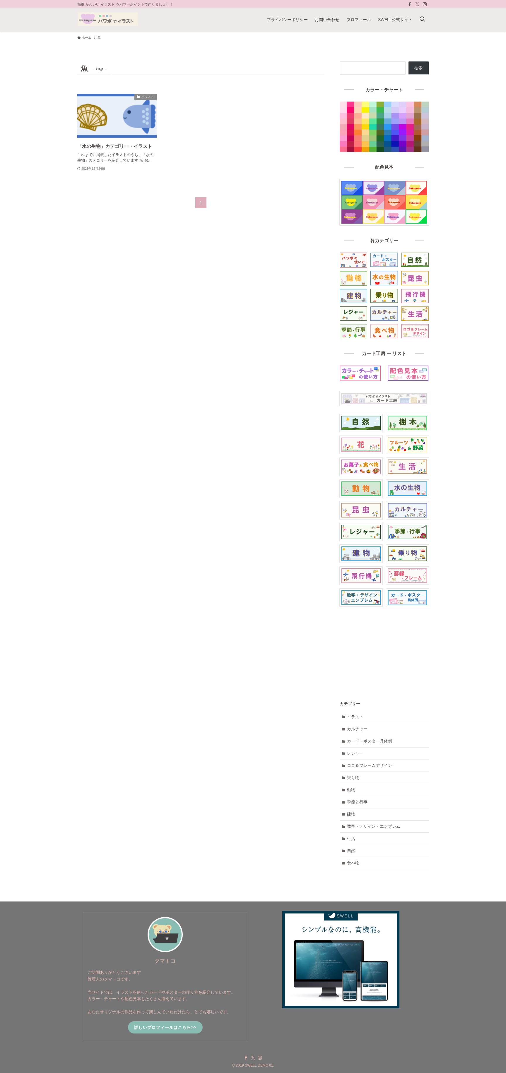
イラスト (355, 716)
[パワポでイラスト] (107, 19)
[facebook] (409, 4)
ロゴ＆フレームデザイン (369, 765)
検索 (418, 68)
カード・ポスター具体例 (369, 741)
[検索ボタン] (422, 20)
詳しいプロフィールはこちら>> (165, 1027)
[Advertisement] (384, 653)
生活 (351, 838)
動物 (351, 789)
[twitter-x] (417, 4)
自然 (351, 850)
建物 (351, 814)
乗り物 (353, 777)
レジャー (355, 753)
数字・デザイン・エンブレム (373, 826)
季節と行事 (357, 802)
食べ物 (353, 863)
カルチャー (357, 728)
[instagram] (425, 4)
